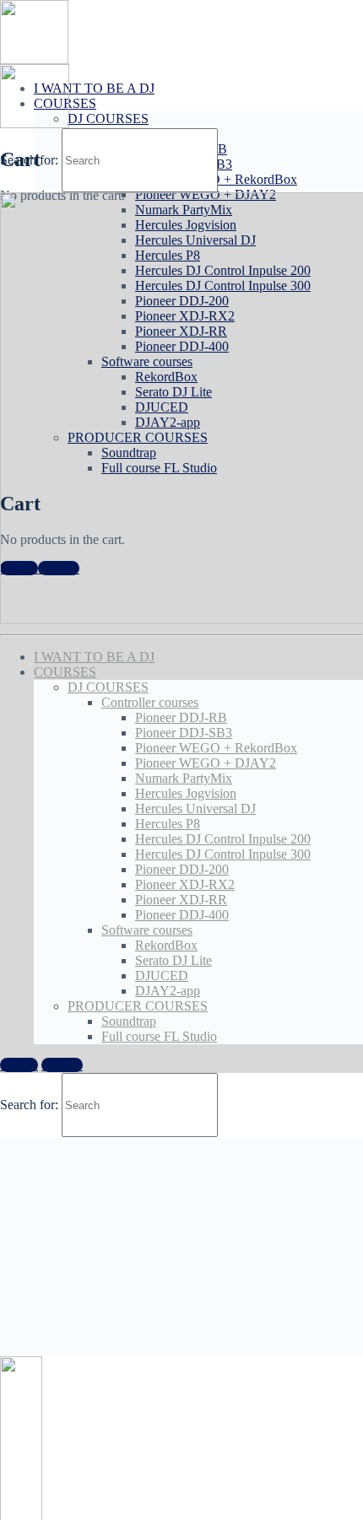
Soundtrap (128, 1021)
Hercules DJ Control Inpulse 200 (223, 839)
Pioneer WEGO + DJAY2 (205, 763)
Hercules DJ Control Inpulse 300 (223, 854)
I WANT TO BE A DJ (94, 88)
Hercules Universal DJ (195, 808)
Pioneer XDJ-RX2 (185, 884)
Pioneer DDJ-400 (182, 915)
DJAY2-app (167, 991)
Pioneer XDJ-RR (181, 899)
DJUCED (161, 975)
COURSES (65, 672)
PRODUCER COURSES (138, 1006)
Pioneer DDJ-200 (182, 869)
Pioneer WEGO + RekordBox (216, 748)
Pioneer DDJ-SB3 (183, 732)
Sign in (19, 1065)
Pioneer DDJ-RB (181, 717)
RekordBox (166, 945)
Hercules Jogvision (185, 793)
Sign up (62, 1065)
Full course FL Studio (159, 1036)
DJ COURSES (108, 118)
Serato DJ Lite (173, 960)
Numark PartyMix (183, 778)
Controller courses (149, 702)
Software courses (146, 930)
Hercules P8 (167, 824)
